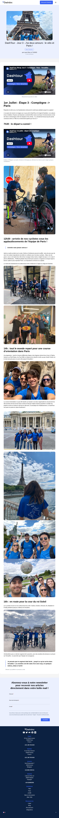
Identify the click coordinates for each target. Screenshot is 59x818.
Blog (29, 805)
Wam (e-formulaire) (29, 795)
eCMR (29, 793)
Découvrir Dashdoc (46, 2)
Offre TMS (29, 797)
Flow (29, 790)
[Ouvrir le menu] (56, 2)
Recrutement (29, 807)
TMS (29, 788)
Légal (29, 803)
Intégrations (29, 809)
